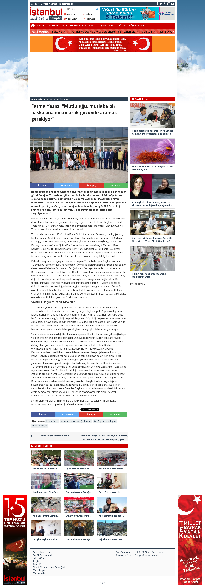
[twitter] (161, 3)
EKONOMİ (53, 25)
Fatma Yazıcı (52, 421)
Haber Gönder (39, 558)
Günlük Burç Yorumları (43, 555)
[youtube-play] (172, 3)
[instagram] (168, 3)
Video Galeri (71, 19)
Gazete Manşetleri (41, 552)
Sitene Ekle (38, 564)
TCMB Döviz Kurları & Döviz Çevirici (50, 567)
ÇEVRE (92, 25)
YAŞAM (102, 25)
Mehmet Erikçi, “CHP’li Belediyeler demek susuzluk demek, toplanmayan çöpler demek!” (104, 439)
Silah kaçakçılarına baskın (55, 435)
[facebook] (157, 3)
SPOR (64, 25)
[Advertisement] (102, 74)
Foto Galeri (90, 19)
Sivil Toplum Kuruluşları (104, 421)
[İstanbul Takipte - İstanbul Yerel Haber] (46, 13)
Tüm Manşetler (40, 570)
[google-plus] (165, 3)
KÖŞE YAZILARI (136, 25)
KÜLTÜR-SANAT (78, 25)
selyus (102, 582)
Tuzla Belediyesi (40, 425)
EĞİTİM (122, 25)
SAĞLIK (112, 25)
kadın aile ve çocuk (70, 421)
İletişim (88, 14)
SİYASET (41, 25)
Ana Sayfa (70, 14)
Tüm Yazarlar (39, 573)
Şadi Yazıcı (86, 421)
